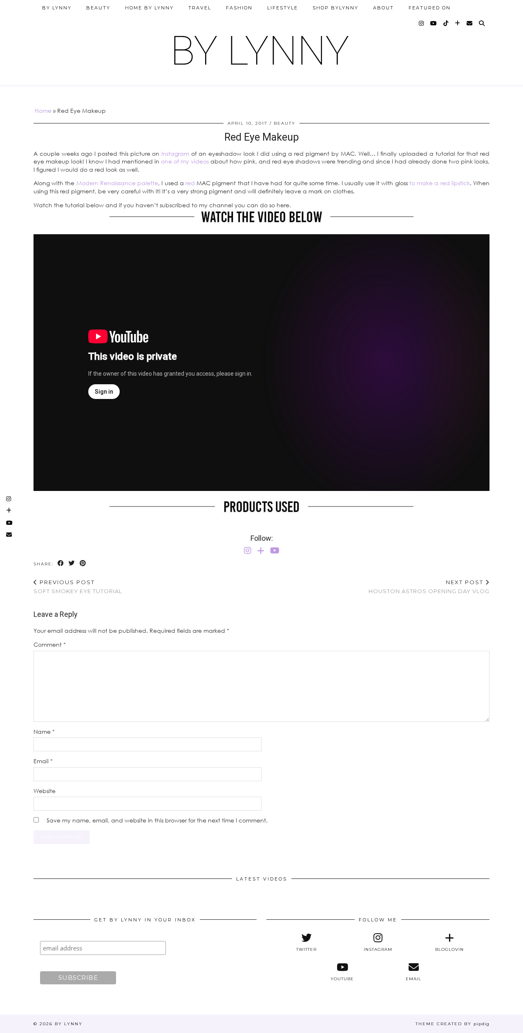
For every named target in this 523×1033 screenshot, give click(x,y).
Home (43, 110)
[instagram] (422, 23)
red (190, 182)
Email (43, 760)
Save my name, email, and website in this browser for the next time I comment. (157, 820)
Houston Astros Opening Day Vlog (429, 587)
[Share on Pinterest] (83, 563)
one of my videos (185, 161)
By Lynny (57, 8)
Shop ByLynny (335, 8)
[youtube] (434, 23)
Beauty (98, 8)
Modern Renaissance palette (117, 182)
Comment (50, 644)
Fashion (239, 8)
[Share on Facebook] (61, 563)
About (383, 8)
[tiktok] (446, 23)
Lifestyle (282, 8)
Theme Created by (452, 1023)
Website (45, 790)
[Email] (470, 23)
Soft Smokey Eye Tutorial (78, 587)
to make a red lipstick (439, 182)
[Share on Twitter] (72, 563)
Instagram (175, 153)
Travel (199, 8)
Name (44, 731)
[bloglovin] (458, 23)
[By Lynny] (261, 47)
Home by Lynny (149, 8)
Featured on (430, 8)
